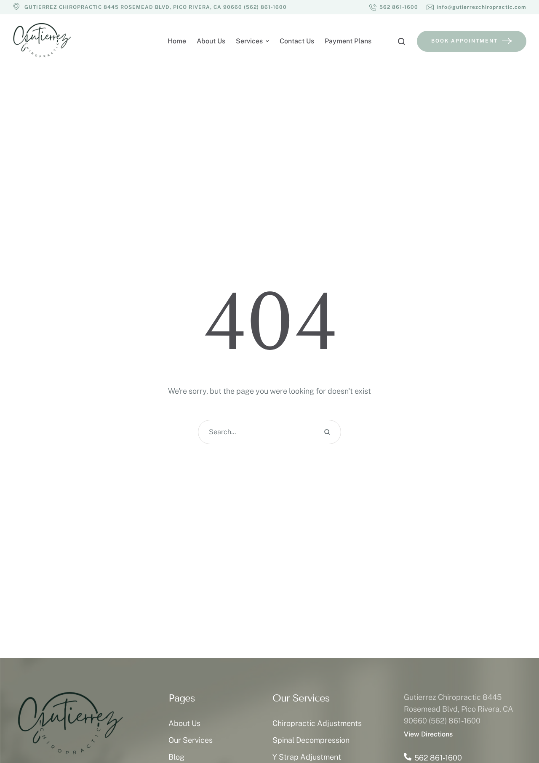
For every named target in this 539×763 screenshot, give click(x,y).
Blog (176, 756)
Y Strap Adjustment (306, 756)
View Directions (428, 734)
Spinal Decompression (311, 740)
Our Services (190, 740)
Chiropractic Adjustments (317, 723)
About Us (184, 723)
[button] (393, 7)
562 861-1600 (438, 757)
